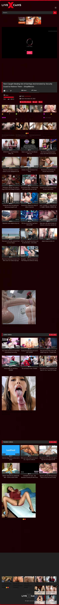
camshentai (28, 96)
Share (35, 90)
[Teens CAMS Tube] (29, 5)
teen (41, 102)
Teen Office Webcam (26, 102)
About (24, 90)
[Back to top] (54, 600)
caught (35, 102)
